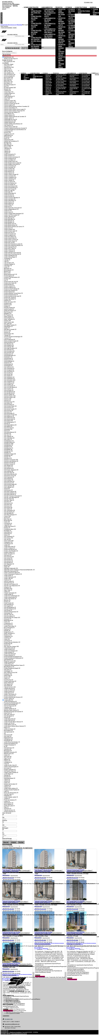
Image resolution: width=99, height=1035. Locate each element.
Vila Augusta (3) (8, 606)
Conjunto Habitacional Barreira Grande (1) (15, 128)
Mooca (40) (7, 273)
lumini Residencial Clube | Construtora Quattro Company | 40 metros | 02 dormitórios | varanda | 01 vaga (81, 934)
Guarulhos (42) (8, 588)
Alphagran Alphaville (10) (11, 568)
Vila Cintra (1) (7, 669)
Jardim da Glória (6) (9, 181)
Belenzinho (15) (8, 82)
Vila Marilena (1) (8, 445)
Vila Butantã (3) (8, 365)
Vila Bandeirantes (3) (10, 355)
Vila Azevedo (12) (9, 352)
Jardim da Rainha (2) (9, 729)
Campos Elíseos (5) (9, 93)
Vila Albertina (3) (8, 344)
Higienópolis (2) (8, 737)
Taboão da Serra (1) (9, 810)
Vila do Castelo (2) (9, 394)
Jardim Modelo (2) (9, 222)
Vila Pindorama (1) (9, 582)
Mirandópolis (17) (9, 270)
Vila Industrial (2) (8, 659)
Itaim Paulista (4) (8, 145)
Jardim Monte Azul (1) (10, 223)
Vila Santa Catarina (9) (10, 491)
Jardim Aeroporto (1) (10, 154)
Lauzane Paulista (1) (9, 264)
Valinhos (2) (7, 787)
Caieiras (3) (7, 761)
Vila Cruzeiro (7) (8, 388)
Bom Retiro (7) (8, 83)
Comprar (37, 975)
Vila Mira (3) (7, 452)
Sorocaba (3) (7, 768)
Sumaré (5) (7, 332)
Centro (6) (7, 639)
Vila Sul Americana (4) (10, 706)
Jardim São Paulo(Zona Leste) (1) (13, 244)
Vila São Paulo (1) (8, 794)
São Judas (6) (8, 323)
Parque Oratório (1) (9, 552)
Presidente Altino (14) (10, 529)
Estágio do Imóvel (7, 60)
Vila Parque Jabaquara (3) (11, 470)
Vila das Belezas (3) (9, 391)
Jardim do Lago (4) (9, 190)
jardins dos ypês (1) (9, 805)
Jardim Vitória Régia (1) (10, 257)
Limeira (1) (7, 801)
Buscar (5, 842)
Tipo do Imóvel (6, 54)
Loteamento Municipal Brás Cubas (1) (14, 665)
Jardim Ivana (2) (8, 212)
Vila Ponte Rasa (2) (9, 481)
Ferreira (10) (7, 132)
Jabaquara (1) (8, 148)
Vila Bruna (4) (7, 362)
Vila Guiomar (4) (8, 561)
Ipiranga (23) (7, 142)
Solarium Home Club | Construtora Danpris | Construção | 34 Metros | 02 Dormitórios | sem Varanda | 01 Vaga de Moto (16, 934)
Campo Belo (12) (8, 92)
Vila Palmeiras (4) (9, 468)
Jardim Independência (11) (11, 209)
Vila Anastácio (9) (9, 345)
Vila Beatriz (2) (8, 357)
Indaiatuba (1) (7, 795)
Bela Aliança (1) (8, 79)
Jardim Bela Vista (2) (9, 719)
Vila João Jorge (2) (9, 714)
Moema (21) (7, 271)
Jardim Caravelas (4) (10, 176)
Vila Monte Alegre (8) (10, 454)
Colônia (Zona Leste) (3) (10, 126)
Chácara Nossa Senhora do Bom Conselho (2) (16, 106)
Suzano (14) (7, 677)
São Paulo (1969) (8, 64)
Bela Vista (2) (7, 519)
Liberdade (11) (8, 265)
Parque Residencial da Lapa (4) (12, 296)
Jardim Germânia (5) (9, 199)
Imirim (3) (6, 138)
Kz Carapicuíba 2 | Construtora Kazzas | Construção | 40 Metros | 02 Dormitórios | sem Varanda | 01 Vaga (80, 903)
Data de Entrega (7, 838)
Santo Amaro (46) (9, 322)
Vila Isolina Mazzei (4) (10, 432)
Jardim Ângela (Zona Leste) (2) (12, 163)
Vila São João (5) (8, 614)
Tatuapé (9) (7, 335)
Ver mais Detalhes (72, 979)
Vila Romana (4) (8, 490)
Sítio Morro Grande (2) (10, 329)
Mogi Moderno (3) (9, 666)
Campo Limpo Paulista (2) (11, 772)
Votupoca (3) (7, 587)
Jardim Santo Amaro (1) (10, 241)
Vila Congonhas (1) (9, 381)
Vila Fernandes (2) (9, 404)
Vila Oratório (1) (8, 467)
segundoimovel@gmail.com (12, 1024)
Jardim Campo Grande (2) (11, 174)
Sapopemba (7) (8, 326)
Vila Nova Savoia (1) (9, 464)
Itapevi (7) (7, 727)
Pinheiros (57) (8, 304)
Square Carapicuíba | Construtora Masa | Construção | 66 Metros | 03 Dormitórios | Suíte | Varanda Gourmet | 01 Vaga (16, 903)
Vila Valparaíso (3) (9, 564)
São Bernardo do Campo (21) (12, 617)
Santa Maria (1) (8, 532)
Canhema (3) (7, 638)
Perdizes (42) (8, 303)
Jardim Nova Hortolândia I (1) (12, 742)
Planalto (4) (7, 630)
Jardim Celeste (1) (9, 180)
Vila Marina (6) (8, 446)
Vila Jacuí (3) (7, 435)
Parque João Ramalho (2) (11, 551)
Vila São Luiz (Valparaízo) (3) (12, 585)
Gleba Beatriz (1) (8, 803)
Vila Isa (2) (7, 430)
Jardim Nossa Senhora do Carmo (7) (14, 226)
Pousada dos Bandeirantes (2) (12, 703)
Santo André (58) (8, 540)
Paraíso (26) (7, 278)
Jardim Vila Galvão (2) (10, 598)
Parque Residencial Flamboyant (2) (13, 658)
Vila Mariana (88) (8, 443)
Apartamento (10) (9, 57)
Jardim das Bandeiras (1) (11, 187)
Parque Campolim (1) (10, 769)
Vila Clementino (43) (9, 380)
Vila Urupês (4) (8, 685)
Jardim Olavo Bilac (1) (10, 626)
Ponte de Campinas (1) (10, 800)
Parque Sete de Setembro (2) (12, 642)
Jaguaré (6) (7, 151)
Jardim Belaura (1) (9, 171)
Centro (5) (7, 622)
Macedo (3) (7, 600)
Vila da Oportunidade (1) (10, 704)
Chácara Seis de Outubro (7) (12, 112)
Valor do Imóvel (6, 813)
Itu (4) (5, 746)
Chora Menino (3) (9, 113)
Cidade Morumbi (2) (9, 648)
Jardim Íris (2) (8, 210)
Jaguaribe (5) (7, 525)
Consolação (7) (8, 131)
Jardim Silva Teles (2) (10, 248)
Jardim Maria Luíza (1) (10, 724)
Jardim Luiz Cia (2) (9, 723)
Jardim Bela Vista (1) (9, 546)
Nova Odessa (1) (8, 804)
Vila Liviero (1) (8, 439)
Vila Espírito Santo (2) (10, 771)
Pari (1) (6, 280)
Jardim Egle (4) (8, 192)
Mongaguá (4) (8, 750)
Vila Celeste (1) (8, 375)
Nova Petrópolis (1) (9, 627)
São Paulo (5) (7, 736)
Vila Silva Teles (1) (9, 500)
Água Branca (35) (9, 67)
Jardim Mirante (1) (9, 221)
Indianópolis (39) (8, 139)
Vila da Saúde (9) (8, 390)
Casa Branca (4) (8, 543)
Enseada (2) (7, 776)
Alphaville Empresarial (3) (11, 571)
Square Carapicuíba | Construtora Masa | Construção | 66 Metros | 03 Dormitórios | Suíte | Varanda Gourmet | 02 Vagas (48, 903)
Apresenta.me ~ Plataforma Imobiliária (11, 1032)
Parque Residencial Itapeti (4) (12, 668)
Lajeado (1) (7, 260)
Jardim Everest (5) (9, 196)
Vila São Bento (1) (9, 716)
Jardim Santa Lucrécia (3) (11, 239)
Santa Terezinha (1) (9, 554)
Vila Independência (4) (10, 425)
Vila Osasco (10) (8, 538)
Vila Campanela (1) (9, 368)
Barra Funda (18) (8, 77)
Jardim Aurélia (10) (9, 168)
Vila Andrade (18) (9, 346)
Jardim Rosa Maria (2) (10, 236)
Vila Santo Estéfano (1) (10, 493)
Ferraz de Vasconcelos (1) (11, 792)
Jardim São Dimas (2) (10, 653)
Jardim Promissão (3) (10, 234)
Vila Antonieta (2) (9, 349)
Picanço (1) (7, 601)
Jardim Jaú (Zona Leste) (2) (11, 215)
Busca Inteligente (7, 51)
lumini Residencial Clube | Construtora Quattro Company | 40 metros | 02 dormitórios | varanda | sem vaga (17, 965)
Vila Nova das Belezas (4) (11, 461)
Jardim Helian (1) (8, 205)
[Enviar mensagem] (30, 36)
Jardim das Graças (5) (10, 189)
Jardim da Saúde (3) (9, 184)
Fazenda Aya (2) (8, 679)
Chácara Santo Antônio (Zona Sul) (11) (14, 110)
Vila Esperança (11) (9, 402)
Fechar (20, 842)
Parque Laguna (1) (9, 698)
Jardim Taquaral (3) (9, 249)
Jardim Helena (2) (9, 203)
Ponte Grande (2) (8, 603)
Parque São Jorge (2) (10, 297)
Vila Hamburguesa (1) (10, 422)
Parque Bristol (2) (9, 284)
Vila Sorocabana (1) (9, 616)
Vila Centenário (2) (9, 377)
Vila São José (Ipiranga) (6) (11, 497)
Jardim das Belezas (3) (10, 701)
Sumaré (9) (7, 717)
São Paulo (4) (7, 756)
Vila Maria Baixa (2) (9, 442)
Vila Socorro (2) (8, 503)
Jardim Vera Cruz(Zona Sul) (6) (12, 254)
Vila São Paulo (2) (9, 499)
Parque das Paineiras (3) (10, 290)
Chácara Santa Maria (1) (10, 108)
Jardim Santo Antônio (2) (11, 788)
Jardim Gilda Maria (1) (10, 200)
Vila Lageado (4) (8, 436)
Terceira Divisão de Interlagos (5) (13, 336)
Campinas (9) (7, 707)
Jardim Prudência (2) (10, 235)
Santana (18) (7, 320)
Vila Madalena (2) (9, 441)
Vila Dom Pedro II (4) (9, 397)
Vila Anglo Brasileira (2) (10, 348)
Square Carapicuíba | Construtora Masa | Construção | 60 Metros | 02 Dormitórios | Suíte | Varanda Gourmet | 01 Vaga (80, 872)
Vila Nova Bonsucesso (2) (11, 611)
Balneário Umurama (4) (10, 752)
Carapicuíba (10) (8, 700)
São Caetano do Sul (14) (10, 672)
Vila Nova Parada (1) (9, 462)
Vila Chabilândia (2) (9, 378)
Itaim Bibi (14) (7, 144)
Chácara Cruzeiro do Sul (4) (11, 103)
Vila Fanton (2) (8, 403)
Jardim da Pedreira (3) (10, 183)
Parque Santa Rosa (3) (10, 681)
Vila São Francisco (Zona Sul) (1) (13, 496)
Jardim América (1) (9, 155)
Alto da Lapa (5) (8, 71)
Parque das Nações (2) (10, 549)
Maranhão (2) (7, 268)
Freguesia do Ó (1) (9, 134)
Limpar (13, 842)
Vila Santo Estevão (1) (10, 494)
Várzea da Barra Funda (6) (11, 341)
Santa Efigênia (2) (9, 318)
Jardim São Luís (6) (9, 242)
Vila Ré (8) (7, 488)
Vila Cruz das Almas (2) (10, 387)
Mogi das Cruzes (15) (10, 661)
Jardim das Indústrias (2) (10, 651)
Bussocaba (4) (8, 520)
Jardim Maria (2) (8, 774)
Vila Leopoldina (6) (9, 438)
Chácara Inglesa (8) (9, 105)
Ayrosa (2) (7, 517)
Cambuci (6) (7, 90)
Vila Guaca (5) (8, 412)
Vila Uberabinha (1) (9, 512)
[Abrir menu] (18, 70)
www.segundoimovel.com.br (19, 1033)
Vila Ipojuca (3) (8, 429)
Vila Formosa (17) (8, 407)
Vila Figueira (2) (8, 684)
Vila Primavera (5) (9, 483)
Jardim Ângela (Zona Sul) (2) (12, 164)
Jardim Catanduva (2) (10, 179)
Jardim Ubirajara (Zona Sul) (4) (12, 252)
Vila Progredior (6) (9, 485)
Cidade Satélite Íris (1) (10, 708)
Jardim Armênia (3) (9, 662)
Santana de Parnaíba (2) (10, 784)
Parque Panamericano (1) (11, 294)
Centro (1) (6, 678)
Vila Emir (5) (7, 400)
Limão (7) (6, 267)
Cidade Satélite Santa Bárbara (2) (13, 124)
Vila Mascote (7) (8, 448)
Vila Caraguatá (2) (9, 370)
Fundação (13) (8, 674)
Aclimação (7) (8, 66)
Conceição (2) (8, 523)
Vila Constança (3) (9, 383)
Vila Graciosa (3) (8, 410)
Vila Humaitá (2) (8, 562)
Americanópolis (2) (9, 76)
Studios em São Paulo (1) (11, 58)
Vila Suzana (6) (8, 507)
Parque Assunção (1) (9, 811)
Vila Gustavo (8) (8, 420)
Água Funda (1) (8, 70)
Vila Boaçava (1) (8, 360)
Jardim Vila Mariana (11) (10, 255)
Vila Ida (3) (7, 423)
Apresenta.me (4, 1031)
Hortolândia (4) (8, 740)
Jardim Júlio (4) (8, 578)
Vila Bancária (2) (8, 354)
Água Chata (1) (8, 590)
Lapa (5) (6, 261)
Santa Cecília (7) (8, 316)
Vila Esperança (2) (9, 748)
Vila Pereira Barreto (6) (10, 474)
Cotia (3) (6, 763)
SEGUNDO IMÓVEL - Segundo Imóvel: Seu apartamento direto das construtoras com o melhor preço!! (8, 5)
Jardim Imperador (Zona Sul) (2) (13, 207)
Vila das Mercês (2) (9, 393)
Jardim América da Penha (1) (12, 157)
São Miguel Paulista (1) (10, 325)
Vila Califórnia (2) (9, 367)
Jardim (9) (7, 545)
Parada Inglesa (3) (9, 276)
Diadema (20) (8, 635)
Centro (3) (7, 99)
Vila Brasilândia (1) (9, 361)
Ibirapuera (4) (8, 137)
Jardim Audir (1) (8, 575)
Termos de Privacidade (6, 27)
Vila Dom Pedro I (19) (10, 396)
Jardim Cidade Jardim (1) (11, 797)
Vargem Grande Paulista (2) (11, 790)
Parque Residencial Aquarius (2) (13, 656)
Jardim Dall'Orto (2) (9, 720)
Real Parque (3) (8, 312)
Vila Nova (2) (7, 749)
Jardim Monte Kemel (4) (10, 225)
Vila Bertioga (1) (8, 358)
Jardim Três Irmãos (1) (10, 694)
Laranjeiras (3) (8, 762)
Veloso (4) (7, 535)
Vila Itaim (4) (7, 433)
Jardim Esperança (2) (10, 577)
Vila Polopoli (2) (8, 478)
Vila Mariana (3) (8, 739)
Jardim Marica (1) (8, 664)
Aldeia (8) (6, 567)
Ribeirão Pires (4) (9, 753)
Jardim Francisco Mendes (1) (12, 197)
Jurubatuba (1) (8, 258)
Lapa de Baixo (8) (9, 263)
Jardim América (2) (9, 649)
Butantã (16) (7, 89)
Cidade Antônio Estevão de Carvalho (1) (15, 116)
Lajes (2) (6, 791)
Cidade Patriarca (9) (9, 122)
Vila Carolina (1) (8, 373)
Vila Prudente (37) (9, 487)
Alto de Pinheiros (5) (9, 74)
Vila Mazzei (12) (8, 451)
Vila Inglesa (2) (8, 426)
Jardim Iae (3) (8, 206)
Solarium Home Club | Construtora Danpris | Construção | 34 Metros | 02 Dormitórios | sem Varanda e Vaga (48, 934)
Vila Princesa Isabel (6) (10, 484)
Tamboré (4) (7, 580)
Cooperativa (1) (8, 623)
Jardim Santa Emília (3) (10, 238)
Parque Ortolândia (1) (10, 745)
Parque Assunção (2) (10, 695)
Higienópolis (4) (8, 135)
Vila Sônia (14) (8, 504)
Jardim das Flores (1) (9, 526)
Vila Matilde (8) (8, 449)
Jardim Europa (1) (9, 194)
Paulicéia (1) (7, 629)
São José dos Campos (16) (11, 646)
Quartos (4, 820)
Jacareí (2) (7, 781)
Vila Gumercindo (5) (9, 419)
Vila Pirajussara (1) (9, 477)
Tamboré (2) (7, 785)
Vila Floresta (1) (8, 559)
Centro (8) (7, 522)
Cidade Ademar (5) (9, 115)
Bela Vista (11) (8, 80)
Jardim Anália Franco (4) (10, 161)
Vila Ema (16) (7, 399)
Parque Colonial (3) (9, 286)
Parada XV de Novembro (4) (12, 277)
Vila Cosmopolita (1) (9, 386)
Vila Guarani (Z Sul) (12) (10, 415)
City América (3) (8, 125)
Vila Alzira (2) (7, 555)
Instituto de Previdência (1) (11, 141)
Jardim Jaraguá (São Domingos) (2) (13, 213)
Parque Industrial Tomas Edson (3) (13, 293)
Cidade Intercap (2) (9, 688)
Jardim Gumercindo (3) (10, 597)
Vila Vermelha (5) (8, 513)
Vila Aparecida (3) (9, 732)
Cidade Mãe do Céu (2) (10, 119)
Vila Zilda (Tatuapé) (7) (10, 514)
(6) (5, 733)
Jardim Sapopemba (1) (10, 247)
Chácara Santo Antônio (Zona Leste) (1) (15, 109)
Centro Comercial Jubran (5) (12, 572)
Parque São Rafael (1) (10, 299)
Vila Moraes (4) (8, 455)
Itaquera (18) (7, 147)
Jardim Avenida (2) (9, 170)
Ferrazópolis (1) (8, 624)
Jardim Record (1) (9, 693)
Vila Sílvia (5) (7, 501)
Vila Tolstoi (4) (8, 509)
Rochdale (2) (7, 530)
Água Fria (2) (7, 68)
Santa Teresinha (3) (9, 319)
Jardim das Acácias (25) (10, 186)
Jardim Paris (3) (8, 228)
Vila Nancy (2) (8, 458)
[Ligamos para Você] (1, 23)
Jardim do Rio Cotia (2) (10, 765)
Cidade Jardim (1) (9, 118)
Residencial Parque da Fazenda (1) (13, 711)
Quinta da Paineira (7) (10, 310)
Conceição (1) (8, 640)
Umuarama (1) (8, 533)
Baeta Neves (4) (8, 620)
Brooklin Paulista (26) (10, 87)
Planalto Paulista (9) (9, 307)
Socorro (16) (7, 331)
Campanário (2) (8, 636)
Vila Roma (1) (7, 808)
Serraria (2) (7, 645)
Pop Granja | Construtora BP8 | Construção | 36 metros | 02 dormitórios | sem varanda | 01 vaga (49, 872)
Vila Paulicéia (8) (8, 471)
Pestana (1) (7, 527)
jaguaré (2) (7, 759)
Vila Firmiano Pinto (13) (10, 406)
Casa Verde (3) (8, 97)
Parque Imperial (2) (9, 291)
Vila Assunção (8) (9, 556)
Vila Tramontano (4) (9, 510)
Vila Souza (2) (8, 506)
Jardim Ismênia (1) (9, 652)
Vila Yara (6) (7, 539)
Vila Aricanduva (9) (9, 351)
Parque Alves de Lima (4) (11, 281)
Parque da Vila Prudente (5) (11, 289)
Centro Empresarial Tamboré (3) (13, 574)
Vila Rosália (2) (8, 613)
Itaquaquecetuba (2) (9, 778)
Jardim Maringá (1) (9, 218)
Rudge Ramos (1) (8, 632)
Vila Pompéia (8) (8, 480)
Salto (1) (6, 807)
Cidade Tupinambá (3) (10, 593)
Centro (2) (7, 782)
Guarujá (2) (7, 775)
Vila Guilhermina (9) (9, 417)
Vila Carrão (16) (8, 374)
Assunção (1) (7, 619)
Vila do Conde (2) (9, 581)
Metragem (5, 828)
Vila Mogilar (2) (8, 671)
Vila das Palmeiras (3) (10, 609)
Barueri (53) (7, 565)
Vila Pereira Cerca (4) (10, 475)
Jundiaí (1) (7, 798)
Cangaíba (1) (7, 95)
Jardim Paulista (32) (9, 229)
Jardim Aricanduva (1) (10, 166)
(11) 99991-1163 (88, 2)
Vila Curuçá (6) (8, 735)
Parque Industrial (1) (9, 655)
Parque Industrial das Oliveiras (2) (13, 697)
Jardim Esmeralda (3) (10, 193)
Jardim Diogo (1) (8, 594)
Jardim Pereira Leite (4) (10, 231)
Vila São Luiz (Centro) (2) (11, 584)
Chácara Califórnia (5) (10, 102)
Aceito (14, 27)
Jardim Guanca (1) (9, 202)
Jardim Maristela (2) (9, 219)
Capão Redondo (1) (9, 96)
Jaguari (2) (7, 779)
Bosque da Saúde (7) (10, 84)
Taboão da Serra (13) (10, 687)
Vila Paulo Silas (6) (9, 472)
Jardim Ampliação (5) (10, 158)
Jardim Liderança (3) (10, 216)
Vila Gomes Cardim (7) (10, 409)
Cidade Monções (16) (10, 121)
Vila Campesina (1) (9, 536)
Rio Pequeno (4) (8, 315)
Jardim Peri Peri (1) (9, 232)
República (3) (7, 313)
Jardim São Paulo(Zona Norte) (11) (13, 245)
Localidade (5, 63)
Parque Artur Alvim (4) (10, 283)
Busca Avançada (7, 844)
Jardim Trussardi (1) (9, 251)
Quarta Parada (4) (9, 309)
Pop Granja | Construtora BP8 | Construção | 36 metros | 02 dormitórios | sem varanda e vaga (16, 872)
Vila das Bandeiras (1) (10, 607)
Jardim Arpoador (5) (9, 167)
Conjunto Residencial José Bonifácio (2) (15, 129)
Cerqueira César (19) (10, 100)
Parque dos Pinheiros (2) (11, 743)
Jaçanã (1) (7, 150)
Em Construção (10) (9, 61)
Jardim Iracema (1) (9, 691)
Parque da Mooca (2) (10, 287)
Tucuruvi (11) (7, 338)
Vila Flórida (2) (8, 610)
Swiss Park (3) (8, 713)
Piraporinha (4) (8, 643)
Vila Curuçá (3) (8, 558)
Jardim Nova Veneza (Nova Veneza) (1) (15, 726)
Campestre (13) (8, 542)
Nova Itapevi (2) (8, 730)
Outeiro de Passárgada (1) (11, 766)
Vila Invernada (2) (9, 428)
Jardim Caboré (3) (9, 173)
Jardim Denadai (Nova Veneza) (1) (13, 721)
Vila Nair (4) (7, 457)
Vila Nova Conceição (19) (11, 459)
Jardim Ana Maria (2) (10, 160)
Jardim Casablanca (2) (10, 177)
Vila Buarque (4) (8, 364)
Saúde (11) (7, 328)
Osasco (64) (7, 516)
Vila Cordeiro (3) (8, 384)
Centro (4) (7, 755)
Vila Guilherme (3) (9, 416)
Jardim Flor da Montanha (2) (11, 596)
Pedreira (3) (7, 300)
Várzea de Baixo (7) (9, 342)
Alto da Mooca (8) (9, 73)
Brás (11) (6, 86)
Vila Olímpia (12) (8, 465)
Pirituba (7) (7, 306)
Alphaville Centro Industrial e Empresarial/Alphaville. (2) (19, 569)
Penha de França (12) (10, 302)
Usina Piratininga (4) (9, 339)
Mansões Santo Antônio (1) (11, 710)
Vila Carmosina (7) (9, 371)
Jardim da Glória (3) (9, 690)
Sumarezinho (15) (9, 333)
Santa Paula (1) (8, 675)
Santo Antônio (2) (9, 682)
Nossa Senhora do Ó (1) (10, 274)
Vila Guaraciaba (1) (9, 413)
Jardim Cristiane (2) (9, 548)
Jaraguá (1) (7, 152)
